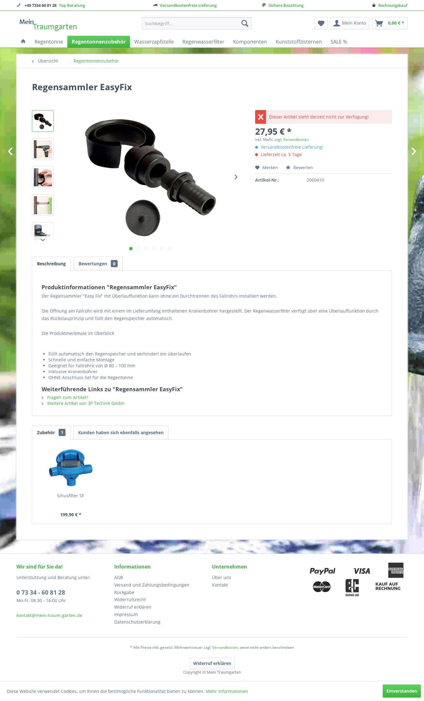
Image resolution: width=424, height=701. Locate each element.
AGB (118, 577)
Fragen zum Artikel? (67, 397)
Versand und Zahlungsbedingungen (151, 585)
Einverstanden (401, 691)
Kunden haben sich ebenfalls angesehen (121, 432)
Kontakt (220, 585)
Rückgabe (124, 592)
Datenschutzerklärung (137, 622)
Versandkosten (225, 647)
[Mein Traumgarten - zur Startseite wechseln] (48, 25)
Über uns (221, 577)
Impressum (126, 614)
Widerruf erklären (132, 607)
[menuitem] (196, 23)
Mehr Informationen (227, 691)
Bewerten (302, 167)
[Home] (23, 42)
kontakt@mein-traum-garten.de (49, 615)
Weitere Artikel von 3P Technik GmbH (85, 403)
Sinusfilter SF (70, 496)
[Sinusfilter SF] (70, 468)
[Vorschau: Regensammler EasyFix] (43, 121)
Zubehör (50, 432)
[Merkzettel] (321, 23)
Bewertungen (97, 264)
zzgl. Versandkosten (291, 139)
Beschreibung (51, 264)
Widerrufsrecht (130, 599)
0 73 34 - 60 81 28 (40, 592)
